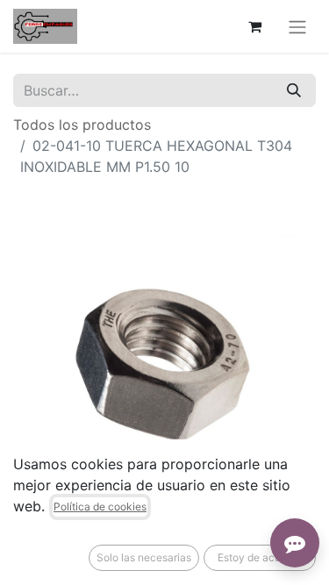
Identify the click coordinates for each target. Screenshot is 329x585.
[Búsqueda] (294, 90)
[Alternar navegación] (297, 26)
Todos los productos (82, 124)
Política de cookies (100, 506)
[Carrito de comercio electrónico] (254, 26)
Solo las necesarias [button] (144, 557)
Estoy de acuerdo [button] (260, 557)
